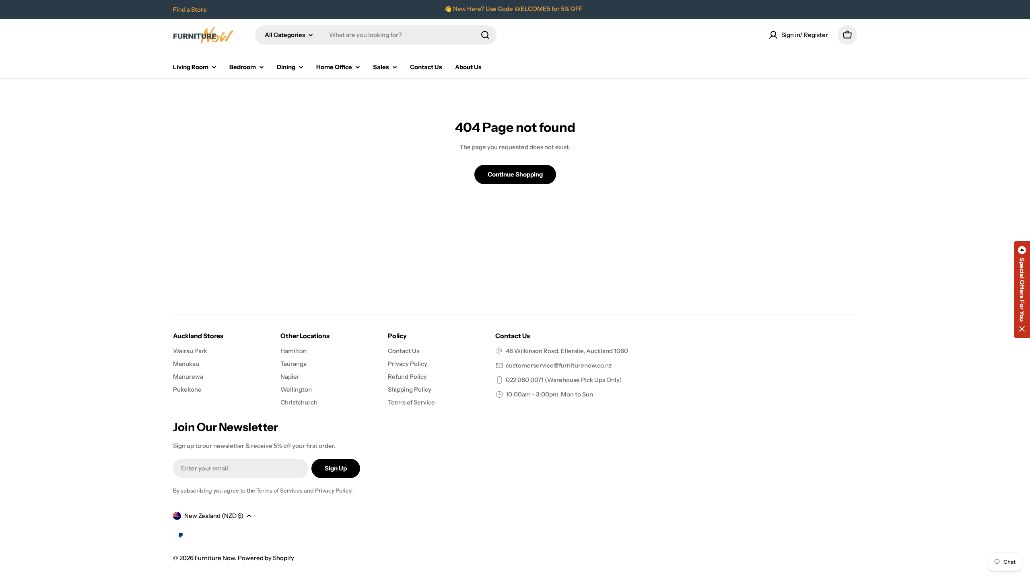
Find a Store (190, 9)
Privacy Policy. (334, 490)
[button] (1022, 289)
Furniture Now (215, 558)
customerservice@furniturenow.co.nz (559, 365)
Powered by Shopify (266, 558)
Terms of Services (279, 490)
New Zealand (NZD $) (213, 515)
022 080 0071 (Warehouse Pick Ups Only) (564, 380)
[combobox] (375, 35)
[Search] (485, 35)
